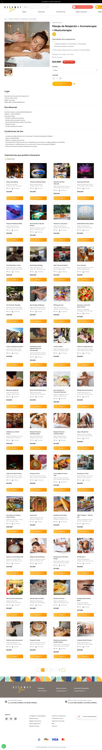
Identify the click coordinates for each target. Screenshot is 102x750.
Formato (55, 66)
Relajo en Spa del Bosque (37, 557)
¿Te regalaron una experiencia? (84, 7)
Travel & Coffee (58, 346)
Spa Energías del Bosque (37, 305)
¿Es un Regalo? (70, 62)
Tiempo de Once (35, 473)
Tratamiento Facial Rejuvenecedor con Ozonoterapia (35, 348)
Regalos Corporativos (81, 11)
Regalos (24, 11)
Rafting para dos (58, 305)
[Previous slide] (2, 1)
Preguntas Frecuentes (58, 721)
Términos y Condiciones (58, 716)
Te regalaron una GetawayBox (37, 716)
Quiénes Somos (33, 718)
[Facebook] (11, 718)
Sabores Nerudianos (12, 182)
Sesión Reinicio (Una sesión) (85, 223)
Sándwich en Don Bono (60, 515)
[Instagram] (15, 718)
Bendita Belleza (57, 22)
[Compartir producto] (54, 34)
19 (59, 670)
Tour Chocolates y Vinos (13, 265)
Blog (53, 723)
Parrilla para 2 (81, 557)
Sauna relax (33, 515)
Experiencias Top (60, 11)
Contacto (54, 726)
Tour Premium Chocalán (13, 305)
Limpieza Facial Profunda (84, 640)
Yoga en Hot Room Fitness (14, 473)
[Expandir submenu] (45, 11)
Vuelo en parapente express (14, 346)
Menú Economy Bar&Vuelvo (14, 598)
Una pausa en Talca (82, 473)
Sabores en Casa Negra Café (14, 557)
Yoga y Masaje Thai (82, 432)
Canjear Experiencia (34, 723)
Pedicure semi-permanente (14, 640)
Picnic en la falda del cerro (85, 346)
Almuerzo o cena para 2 (60, 223)
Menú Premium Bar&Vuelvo (38, 390)
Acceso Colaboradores (89, 716)
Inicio (5, 19)
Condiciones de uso (57, 718)
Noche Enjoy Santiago (36, 265)
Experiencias (41, 11)
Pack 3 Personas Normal (61, 265)
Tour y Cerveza (81, 265)
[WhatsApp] (6, 718)
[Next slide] (100, 1)
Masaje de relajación (12, 390)
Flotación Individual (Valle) (38, 182)
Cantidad (55, 75)
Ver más (14, 198)
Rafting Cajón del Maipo (37, 598)
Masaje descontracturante (85, 390)
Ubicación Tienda (34, 726)
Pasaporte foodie (35, 640)
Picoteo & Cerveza (59, 598)
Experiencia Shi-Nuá (83, 182)
